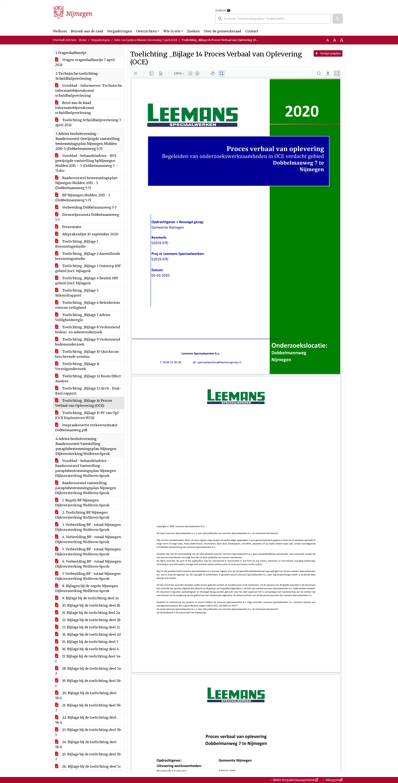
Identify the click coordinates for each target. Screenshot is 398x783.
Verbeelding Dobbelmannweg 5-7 (88, 207)
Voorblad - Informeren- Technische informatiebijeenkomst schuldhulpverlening (88, 90)
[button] (337, 19)
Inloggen (332, 780)
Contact (251, 31)
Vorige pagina (330, 53)
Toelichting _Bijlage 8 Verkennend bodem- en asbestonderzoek (87, 329)
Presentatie (71, 227)
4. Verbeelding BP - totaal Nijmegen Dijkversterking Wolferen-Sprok (88, 539)
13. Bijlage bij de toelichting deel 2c (90, 627)
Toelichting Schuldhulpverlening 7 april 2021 (88, 122)
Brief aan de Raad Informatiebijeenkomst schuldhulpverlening (74, 108)
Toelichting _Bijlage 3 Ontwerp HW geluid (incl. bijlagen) (88, 268)
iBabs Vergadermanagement (293, 780)
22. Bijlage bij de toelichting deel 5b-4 (85, 719)
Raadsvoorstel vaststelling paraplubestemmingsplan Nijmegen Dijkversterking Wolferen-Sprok (85, 488)
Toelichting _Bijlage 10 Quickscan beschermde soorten (87, 354)
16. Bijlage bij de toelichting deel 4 (90, 649)
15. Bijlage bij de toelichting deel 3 (89, 642)
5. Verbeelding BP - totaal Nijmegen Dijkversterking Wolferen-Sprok (88, 551)
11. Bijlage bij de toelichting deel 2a (90, 613)
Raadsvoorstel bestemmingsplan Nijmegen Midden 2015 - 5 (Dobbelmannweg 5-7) (86, 183)
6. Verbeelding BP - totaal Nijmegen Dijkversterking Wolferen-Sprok (88, 563)
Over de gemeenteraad (222, 31)
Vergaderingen (119, 31)
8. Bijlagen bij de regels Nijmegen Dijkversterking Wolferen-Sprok (86, 588)
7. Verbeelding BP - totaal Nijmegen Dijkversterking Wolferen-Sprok (87, 576)
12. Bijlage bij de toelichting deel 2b (90, 620)
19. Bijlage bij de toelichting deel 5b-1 (88, 683)
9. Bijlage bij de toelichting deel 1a (90, 598)
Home (83, 40)
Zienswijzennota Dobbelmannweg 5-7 (87, 217)
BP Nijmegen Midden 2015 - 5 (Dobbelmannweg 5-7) (82, 197)
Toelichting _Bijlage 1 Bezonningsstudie (76, 243)
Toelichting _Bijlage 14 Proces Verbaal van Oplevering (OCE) (83, 403)
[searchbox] (273, 19)
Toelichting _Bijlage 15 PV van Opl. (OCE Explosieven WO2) (87, 415)
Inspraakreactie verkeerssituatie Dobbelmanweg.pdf (86, 427)
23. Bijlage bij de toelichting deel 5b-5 (88, 732)
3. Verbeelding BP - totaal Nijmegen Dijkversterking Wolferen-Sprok (88, 527)
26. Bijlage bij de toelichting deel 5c (91, 766)
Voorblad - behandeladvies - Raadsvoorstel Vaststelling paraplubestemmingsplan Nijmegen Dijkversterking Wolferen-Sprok (85, 468)
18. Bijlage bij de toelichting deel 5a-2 (88, 671)
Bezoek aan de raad (87, 31)
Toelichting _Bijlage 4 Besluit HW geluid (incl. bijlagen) (86, 280)
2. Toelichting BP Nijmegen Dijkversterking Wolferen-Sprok (82, 514)
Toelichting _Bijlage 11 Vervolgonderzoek (77, 366)
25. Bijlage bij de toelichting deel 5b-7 (88, 756)
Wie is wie (172, 31)
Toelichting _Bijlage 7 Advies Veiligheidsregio (82, 317)
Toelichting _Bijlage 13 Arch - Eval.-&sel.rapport (88, 390)
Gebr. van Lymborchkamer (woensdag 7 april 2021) (145, 40)
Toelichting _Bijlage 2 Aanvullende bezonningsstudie (87, 256)
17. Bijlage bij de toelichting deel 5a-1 (88, 658)
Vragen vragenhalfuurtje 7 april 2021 (85, 62)
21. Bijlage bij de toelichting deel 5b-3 (88, 707)
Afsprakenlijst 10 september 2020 (90, 234)
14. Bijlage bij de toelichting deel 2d (91, 634)
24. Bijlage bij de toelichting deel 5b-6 (85, 744)
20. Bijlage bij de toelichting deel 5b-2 (85, 695)
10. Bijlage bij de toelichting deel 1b (90, 605)
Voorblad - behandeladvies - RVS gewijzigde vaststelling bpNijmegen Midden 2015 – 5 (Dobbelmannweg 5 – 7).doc (86, 163)
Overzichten (146, 31)
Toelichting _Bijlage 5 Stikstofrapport (76, 292)
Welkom (60, 31)
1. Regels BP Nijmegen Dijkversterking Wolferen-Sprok (82, 502)
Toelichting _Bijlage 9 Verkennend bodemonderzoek (87, 341)
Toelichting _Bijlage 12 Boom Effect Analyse (88, 378)
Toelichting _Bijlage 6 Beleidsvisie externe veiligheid (87, 305)
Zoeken (220, 10)
